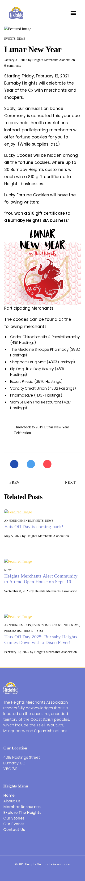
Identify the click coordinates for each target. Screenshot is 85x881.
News (21, 38)
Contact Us (14, 829)
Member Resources (22, 807)
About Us (12, 801)
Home (9, 795)
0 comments (12, 65)
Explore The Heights (22, 812)
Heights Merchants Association (53, 60)
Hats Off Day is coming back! (33, 526)
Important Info (57, 625)
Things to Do (32, 631)
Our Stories (14, 818)
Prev (14, 482)
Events (10, 38)
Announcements (17, 520)
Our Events (13, 824)
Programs (12, 631)
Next (70, 482)
